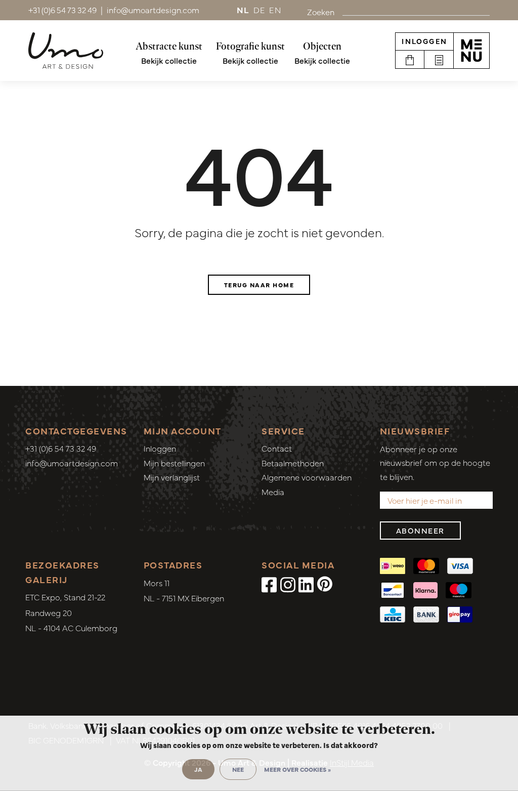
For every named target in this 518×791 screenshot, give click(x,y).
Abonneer (420, 530)
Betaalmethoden (293, 462)
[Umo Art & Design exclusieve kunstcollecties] (65, 50)
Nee (238, 769)
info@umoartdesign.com (71, 462)
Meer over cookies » (297, 769)
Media (273, 491)
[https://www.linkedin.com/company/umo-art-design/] (306, 583)
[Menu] (471, 50)
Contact (277, 448)
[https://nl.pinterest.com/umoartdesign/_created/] (324, 583)
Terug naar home (259, 285)
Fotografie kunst (250, 46)
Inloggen (424, 41)
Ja (198, 769)
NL (243, 9)
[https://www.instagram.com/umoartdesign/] (287, 583)
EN (275, 9)
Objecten (322, 46)
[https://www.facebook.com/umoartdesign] (269, 583)
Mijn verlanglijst (172, 476)
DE (259, 9)
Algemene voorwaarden (307, 476)
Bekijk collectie (169, 60)
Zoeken (320, 11)
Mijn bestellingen (174, 462)
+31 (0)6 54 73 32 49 (60, 448)
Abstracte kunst (169, 46)
